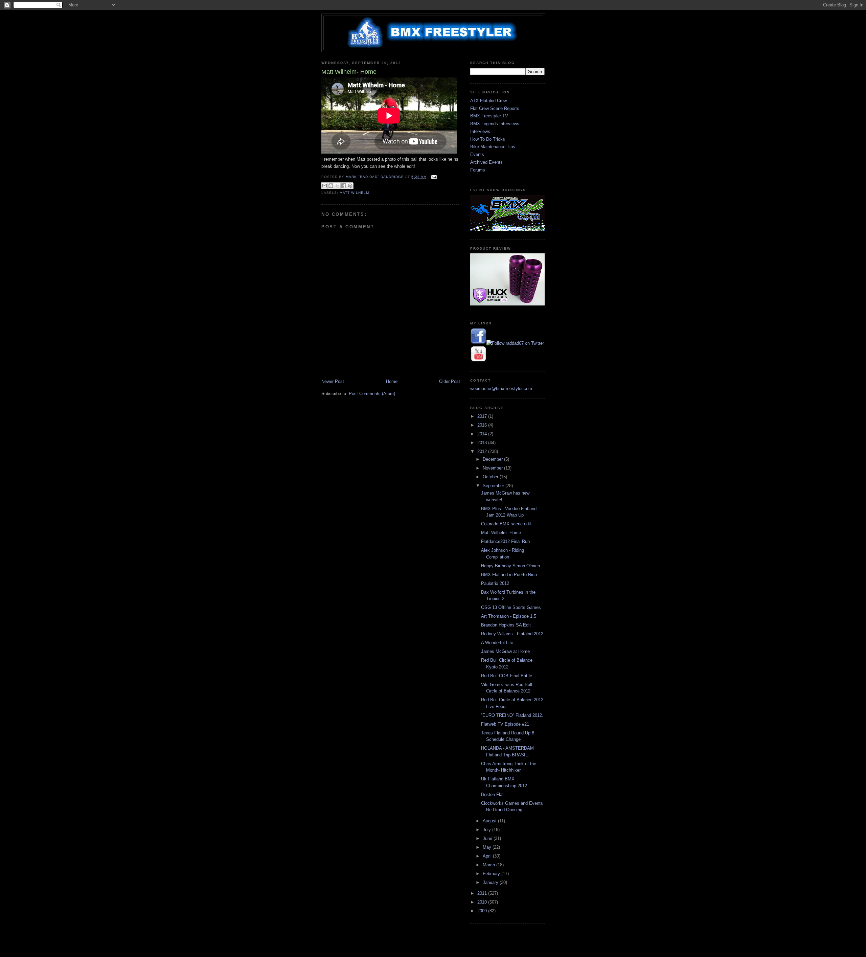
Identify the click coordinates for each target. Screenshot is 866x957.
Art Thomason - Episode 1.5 (508, 616)
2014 (482, 433)
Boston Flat (492, 794)
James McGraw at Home (505, 651)
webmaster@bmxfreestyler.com (501, 388)
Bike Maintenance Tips (492, 146)
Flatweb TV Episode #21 (505, 724)
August (490, 820)
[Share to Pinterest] (350, 185)
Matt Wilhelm (354, 193)
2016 (482, 425)
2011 (482, 893)
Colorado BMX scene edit (506, 523)
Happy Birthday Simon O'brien (510, 565)
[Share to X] (337, 185)
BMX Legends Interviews (494, 123)
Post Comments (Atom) (372, 393)
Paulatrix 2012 (495, 583)
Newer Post (332, 381)
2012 (482, 451)
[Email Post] (433, 177)
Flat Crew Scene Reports (494, 108)
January (491, 882)
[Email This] (324, 185)
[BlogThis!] (330, 185)
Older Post (449, 381)
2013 (482, 442)
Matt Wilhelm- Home (501, 532)
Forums (477, 170)
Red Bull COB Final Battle (506, 675)
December (493, 459)
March (489, 864)
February (492, 873)
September (494, 485)
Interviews (480, 131)
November (493, 468)
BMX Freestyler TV (489, 115)
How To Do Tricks (487, 139)
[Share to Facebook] (343, 185)
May (488, 847)
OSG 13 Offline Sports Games (511, 607)
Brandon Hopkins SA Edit (506, 625)
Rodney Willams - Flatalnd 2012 (512, 633)
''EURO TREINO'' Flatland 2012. (512, 715)
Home (391, 381)
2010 (482, 902)
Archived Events (486, 162)
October (491, 476)
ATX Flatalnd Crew (488, 100)
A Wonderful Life (497, 642)
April (488, 856)
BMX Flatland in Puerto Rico (509, 574)
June (488, 838)
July (487, 829)
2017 (482, 416)
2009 (482, 910)
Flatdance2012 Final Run (505, 541)
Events (477, 154)
